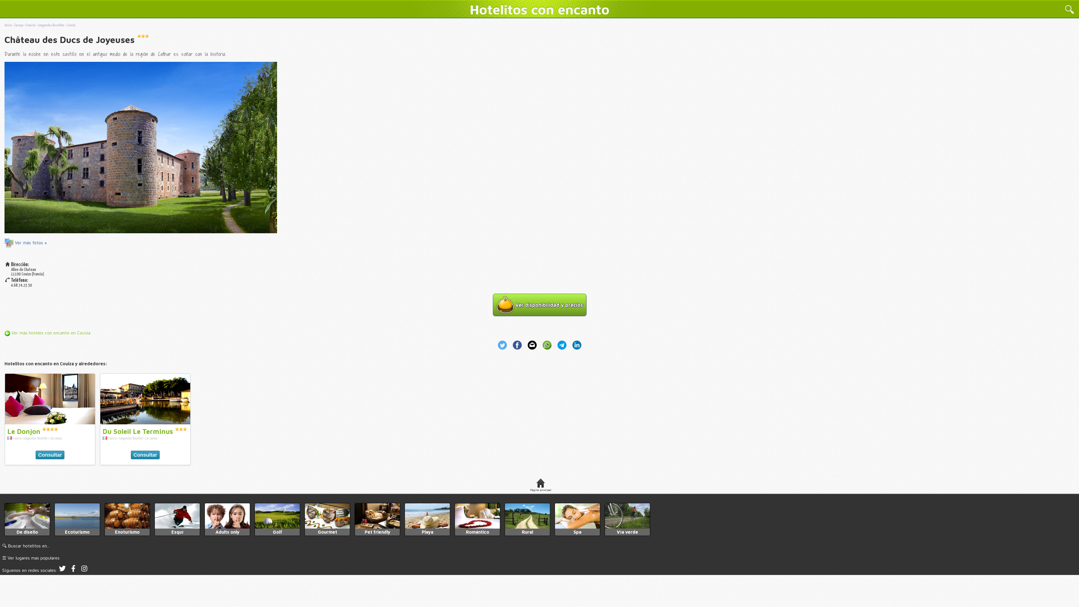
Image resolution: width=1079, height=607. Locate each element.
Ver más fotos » (30, 242)
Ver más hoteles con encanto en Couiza (50, 332)
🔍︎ (1070, 10)
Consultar (50, 455)
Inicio (8, 25)
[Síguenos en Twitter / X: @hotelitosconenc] (62, 570)
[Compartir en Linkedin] (575, 350)
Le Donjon (23, 431)
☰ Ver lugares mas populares (31, 557)
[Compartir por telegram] (562, 350)
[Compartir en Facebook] (518, 350)
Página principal (540, 490)
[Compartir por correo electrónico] (532, 350)
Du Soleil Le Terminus (138, 431)
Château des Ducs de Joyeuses (69, 39)
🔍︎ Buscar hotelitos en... (25, 545)
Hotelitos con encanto (539, 9)
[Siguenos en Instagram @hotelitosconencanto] (84, 570)
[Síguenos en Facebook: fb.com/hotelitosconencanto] (73, 570)
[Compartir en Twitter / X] (504, 350)
